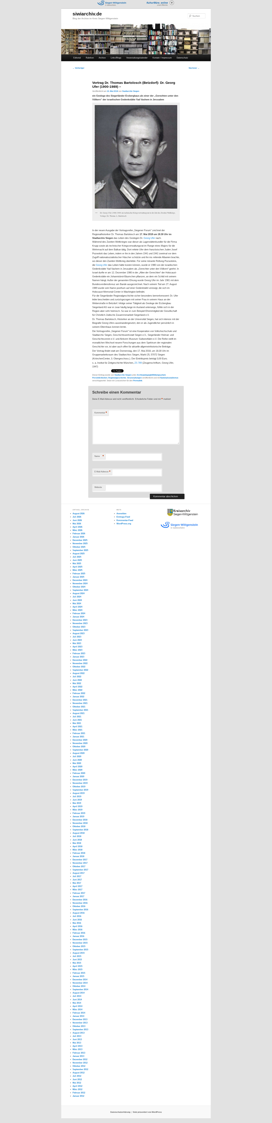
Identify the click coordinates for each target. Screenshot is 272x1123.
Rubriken (90, 58)
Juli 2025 (77, 557)
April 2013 (77, 1046)
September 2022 (80, 670)
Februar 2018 (79, 853)
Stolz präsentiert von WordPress (147, 1112)
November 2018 (80, 823)
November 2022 (80, 663)
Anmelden (121, 513)
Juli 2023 (77, 637)
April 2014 (77, 1006)
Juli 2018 (77, 836)
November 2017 (80, 863)
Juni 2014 (77, 999)
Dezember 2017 (80, 859)
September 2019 (80, 790)
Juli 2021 (77, 716)
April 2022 (77, 686)
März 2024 (77, 610)
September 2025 (80, 550)
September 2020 (80, 750)
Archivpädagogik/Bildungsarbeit (151, 375)
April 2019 (77, 806)
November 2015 (80, 943)
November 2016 (80, 903)
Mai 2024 (77, 603)
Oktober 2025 (79, 547)
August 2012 (79, 1072)
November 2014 (80, 983)
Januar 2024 (78, 617)
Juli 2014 (77, 996)
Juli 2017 (77, 876)
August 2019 (79, 793)
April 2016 (77, 926)
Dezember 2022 (80, 660)
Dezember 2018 (80, 820)
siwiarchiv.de (87, 13)
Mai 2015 (77, 963)
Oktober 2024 (79, 587)
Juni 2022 (77, 680)
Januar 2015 (78, 976)
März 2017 (77, 889)
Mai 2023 (77, 643)
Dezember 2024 (80, 580)
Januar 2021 (78, 736)
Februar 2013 (79, 1053)
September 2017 (80, 870)
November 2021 (80, 703)
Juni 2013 (77, 1039)
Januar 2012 (78, 1096)
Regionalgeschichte (117, 378)
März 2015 (77, 969)
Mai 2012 (77, 1083)
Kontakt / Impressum (162, 58)
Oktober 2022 (79, 666)
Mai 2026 (77, 523)
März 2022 (77, 690)
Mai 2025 (77, 563)
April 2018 (77, 846)
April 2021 (77, 726)
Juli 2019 (77, 796)
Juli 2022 (77, 676)
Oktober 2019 (79, 786)
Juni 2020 (77, 760)
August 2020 (79, 753)
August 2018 (79, 833)
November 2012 (80, 1063)
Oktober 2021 (79, 706)
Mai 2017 (77, 883)
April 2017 (77, 886)
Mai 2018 (77, 843)
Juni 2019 (77, 800)
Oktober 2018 (79, 826)
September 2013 (80, 1029)
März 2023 (77, 650)
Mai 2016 (77, 923)
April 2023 (77, 646)
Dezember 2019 (80, 780)
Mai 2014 (77, 1003)
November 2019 (80, 783)
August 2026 (79, 513)
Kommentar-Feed (124, 520)
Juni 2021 (77, 720)
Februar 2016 (79, 933)
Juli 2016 (77, 916)
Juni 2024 (77, 600)
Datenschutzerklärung (120, 1112)
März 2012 (77, 1089)
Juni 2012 (77, 1079)
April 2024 (77, 607)
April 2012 (77, 1086)
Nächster (194, 68)
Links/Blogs (116, 58)
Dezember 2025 (80, 540)
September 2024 (80, 590)
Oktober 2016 (79, 906)
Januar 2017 (78, 896)
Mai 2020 (77, 763)
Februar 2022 (79, 693)
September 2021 (80, 710)
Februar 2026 (79, 533)
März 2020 (77, 770)
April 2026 (77, 527)
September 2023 (80, 630)
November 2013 (80, 1023)
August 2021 (79, 713)
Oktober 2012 (79, 1066)
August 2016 (79, 913)
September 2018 (80, 830)
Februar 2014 (79, 1013)
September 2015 (80, 949)
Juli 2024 (77, 597)
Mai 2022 (77, 683)
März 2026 (77, 530)
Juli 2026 (77, 517)
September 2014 (80, 989)
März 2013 (77, 1049)
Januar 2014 (78, 1016)
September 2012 (80, 1069)
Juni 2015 (77, 959)
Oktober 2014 (79, 986)
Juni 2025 (77, 560)
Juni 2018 (77, 840)
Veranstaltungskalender (136, 58)
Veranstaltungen (134, 378)
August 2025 (79, 553)
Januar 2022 (78, 696)
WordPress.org (123, 523)
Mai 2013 (77, 1043)
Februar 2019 (79, 813)
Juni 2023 (77, 640)
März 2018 (77, 850)
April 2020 (77, 766)
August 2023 (79, 633)
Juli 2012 (77, 1076)
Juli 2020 (77, 756)
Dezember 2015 (80, 939)
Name (99, 456)
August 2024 (79, 593)
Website (98, 487)
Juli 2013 (77, 1036)
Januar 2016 (78, 936)
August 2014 (79, 993)
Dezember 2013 (80, 1019)
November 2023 (80, 623)
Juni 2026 (77, 520)
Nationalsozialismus (169, 378)
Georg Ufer (149, 238)
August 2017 (79, 873)
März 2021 (77, 730)
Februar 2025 (79, 573)
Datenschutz (182, 58)
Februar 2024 (79, 613)
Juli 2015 (77, 956)
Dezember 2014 (80, 979)
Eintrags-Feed (123, 517)
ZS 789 (138, 362)
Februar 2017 (79, 893)
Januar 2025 (78, 577)
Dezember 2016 (80, 899)
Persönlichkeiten (99, 378)
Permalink (137, 381)
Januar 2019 (78, 816)
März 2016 (77, 929)
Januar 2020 (78, 776)
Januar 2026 (78, 537)
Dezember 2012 (80, 1059)
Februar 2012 (79, 1092)
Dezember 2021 (80, 700)
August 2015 (79, 953)
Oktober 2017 (79, 866)
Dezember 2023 (80, 620)
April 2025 (77, 567)
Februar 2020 (79, 773)
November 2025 (80, 543)
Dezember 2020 (80, 740)
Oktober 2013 (79, 1026)
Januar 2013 (78, 1056)
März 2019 (77, 810)
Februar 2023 (79, 653)
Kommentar (100, 413)
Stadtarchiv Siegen (130, 91)
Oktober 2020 (79, 746)
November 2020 (80, 743)
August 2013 (79, 1033)
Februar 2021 (79, 733)
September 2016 (80, 909)
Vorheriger (78, 68)
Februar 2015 (79, 973)
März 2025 (77, 570)
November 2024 (80, 583)
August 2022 (79, 673)
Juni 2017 (77, 879)
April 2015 (77, 966)
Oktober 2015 (79, 946)
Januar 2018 (78, 856)
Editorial (77, 58)
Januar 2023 (78, 657)
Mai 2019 (77, 803)
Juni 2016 (77, 920)
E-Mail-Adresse (102, 472)
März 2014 (77, 1009)
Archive (102, 58)
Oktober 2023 (79, 627)
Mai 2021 (77, 723)
